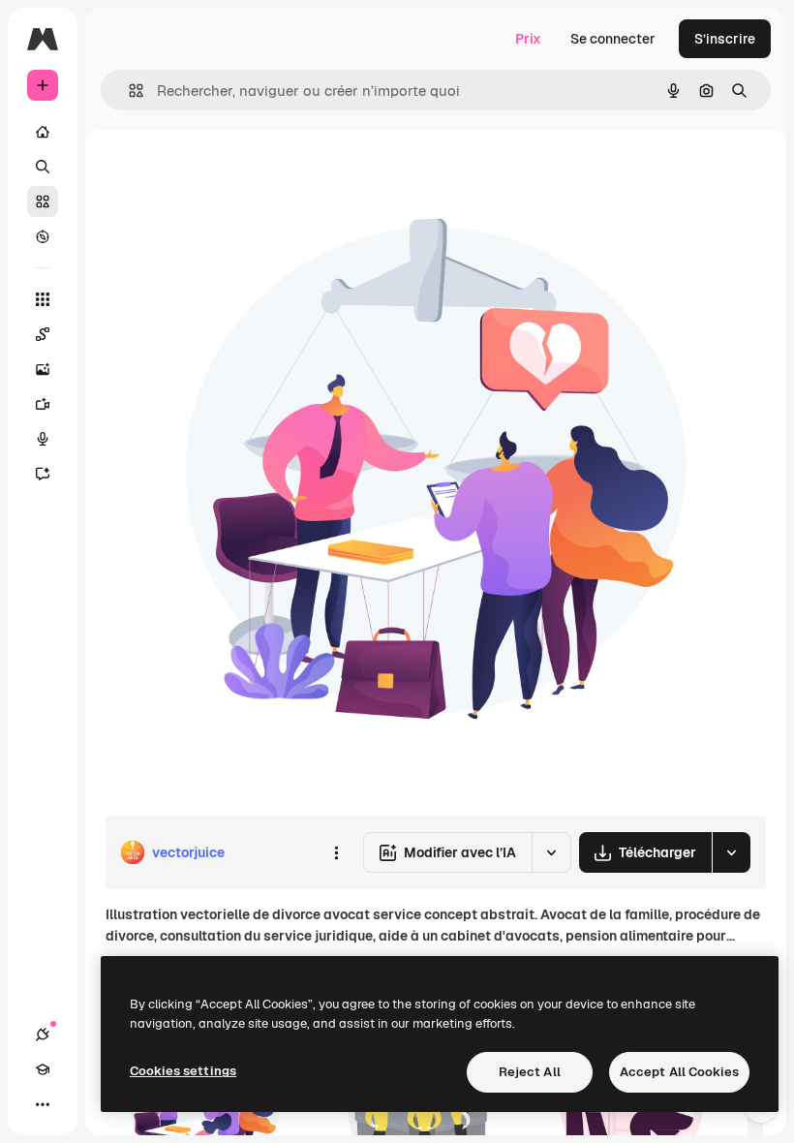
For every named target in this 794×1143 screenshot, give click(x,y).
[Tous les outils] (42, 299)
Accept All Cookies (679, 1072)
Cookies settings (183, 1071)
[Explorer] (42, 236)
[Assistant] (42, 473)
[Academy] (42, 1069)
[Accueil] (42, 131)
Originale (232, 174)
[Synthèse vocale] (42, 438)
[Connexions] (42, 1034)
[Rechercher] (42, 166)
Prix (528, 38)
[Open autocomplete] (128, 90)
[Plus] (42, 1104)
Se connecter (613, 38)
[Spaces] (42, 334)
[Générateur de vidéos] (42, 403)
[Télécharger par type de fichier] (731, 852)
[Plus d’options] (336, 852)
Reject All (530, 1072)
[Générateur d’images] (42, 369)
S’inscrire (724, 38)
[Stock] (42, 201)
